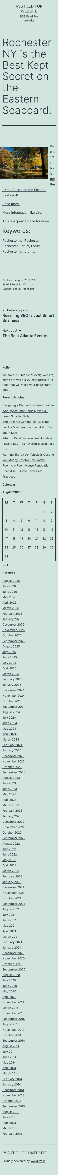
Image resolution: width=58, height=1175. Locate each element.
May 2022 (9, 860)
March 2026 (10, 608)
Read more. (11, 204)
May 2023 (9, 794)
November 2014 (13, 1029)
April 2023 (9, 799)
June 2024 (9, 723)
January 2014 (11, 1084)
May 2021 (9, 925)
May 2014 (9, 1062)
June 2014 (9, 1057)
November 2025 (13, 630)
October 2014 (11, 1035)
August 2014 (10, 1046)
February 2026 (12, 613)
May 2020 (9, 991)
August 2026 (11, 580)
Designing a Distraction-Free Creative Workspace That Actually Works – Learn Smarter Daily (28, 411)
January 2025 (11, 684)
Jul (8, 565)
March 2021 (10, 936)
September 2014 (13, 1040)
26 (21, 547)
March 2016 (10, 1007)
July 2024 (9, 717)
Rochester (28, 288)
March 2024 (10, 739)
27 (29, 547)
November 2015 (13, 1013)
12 (21, 529)
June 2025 (9, 657)
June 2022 (9, 854)
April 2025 (9, 668)
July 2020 (9, 980)
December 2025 (13, 624)
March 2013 (10, 1128)
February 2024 (12, 745)
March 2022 (10, 870)
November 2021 (13, 892)
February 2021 (12, 942)
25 (14, 547)
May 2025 (9, 662)
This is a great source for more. (26, 221)
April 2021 (9, 931)
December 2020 (13, 953)
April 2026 (9, 602)
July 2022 (9, 849)
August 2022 (11, 843)
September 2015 (13, 1018)
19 (21, 538)
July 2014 (8, 1051)
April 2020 (9, 997)
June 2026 (9, 591)
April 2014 (9, 1068)
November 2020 (13, 958)
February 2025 (12, 679)
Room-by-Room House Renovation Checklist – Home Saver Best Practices (26, 471)
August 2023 (11, 777)
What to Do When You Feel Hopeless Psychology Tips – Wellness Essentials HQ (28, 444)
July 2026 (9, 586)
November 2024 (13, 695)
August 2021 (10, 909)
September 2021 (13, 903)
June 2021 (9, 920)
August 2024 (11, 712)
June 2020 (9, 985)
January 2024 (11, 750)
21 (36, 538)
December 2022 (13, 821)
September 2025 (13, 641)
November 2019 (13, 1002)
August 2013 (10, 1112)
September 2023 (13, 772)
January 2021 (11, 947)
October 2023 (12, 767)
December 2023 (13, 756)
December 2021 (13, 887)
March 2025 (10, 674)
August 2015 (10, 1024)
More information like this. (22, 212)
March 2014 (10, 1073)
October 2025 (12, 635)
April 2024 (9, 734)
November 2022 (13, 827)
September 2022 (13, 838)
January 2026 (11, 619)
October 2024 (12, 701)
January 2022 (11, 882)
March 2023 (10, 805)
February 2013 (12, 1133)
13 (29, 529)
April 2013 (9, 1122)
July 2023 (9, 783)
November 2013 (13, 1095)
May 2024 (9, 728)
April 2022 (9, 865)
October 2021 (11, 898)
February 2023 (12, 810)
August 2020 (11, 975)
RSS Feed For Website (19, 284)
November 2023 (13, 761)
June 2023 (9, 788)
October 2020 (12, 964)
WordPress (38, 1161)
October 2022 (12, 832)
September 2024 (13, 706)
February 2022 (12, 876)
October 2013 (11, 1100)
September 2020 (13, 969)
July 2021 (8, 914)
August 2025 (11, 646)
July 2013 (8, 1117)
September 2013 (13, 1106)
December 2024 (13, 690)
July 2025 (9, 652)
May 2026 (9, 597)
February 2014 (12, 1079)
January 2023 (11, 816)
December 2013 (13, 1090)
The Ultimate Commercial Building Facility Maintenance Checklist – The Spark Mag (27, 427)
